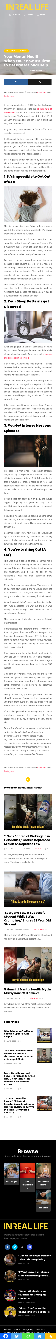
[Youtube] (22, 1247)
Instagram (9, 96)
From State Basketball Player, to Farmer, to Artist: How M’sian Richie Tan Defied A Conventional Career (19, 1078)
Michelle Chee (36, 70)
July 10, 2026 (10, 1041)
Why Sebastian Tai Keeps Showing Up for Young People (18, 1033)
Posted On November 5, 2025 (17, 849)
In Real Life (43, 1332)
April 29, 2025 (10, 1089)
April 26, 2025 (10, 1117)
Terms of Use (40, 1330)
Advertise (7, 1330)
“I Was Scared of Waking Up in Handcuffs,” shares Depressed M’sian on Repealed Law (27, 840)
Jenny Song (39, 929)
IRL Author (39, 849)
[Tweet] (40, 82)
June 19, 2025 (11, 1063)
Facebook (42, 92)
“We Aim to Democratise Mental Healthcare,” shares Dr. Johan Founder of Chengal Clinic (18, 1055)
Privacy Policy (28, 1330)
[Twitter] (15, 1247)
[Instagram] (29, 1247)
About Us (16, 1330)
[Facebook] (7, 1247)
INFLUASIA (15, 1332)
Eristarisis (34, 998)
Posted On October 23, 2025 (17, 929)
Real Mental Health (16, 51)
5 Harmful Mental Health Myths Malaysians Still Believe (27, 991)
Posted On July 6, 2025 (14, 998)
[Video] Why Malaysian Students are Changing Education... (32, 1294)
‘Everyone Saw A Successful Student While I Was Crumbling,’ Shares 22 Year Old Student (27, 919)
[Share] (16, 82)
